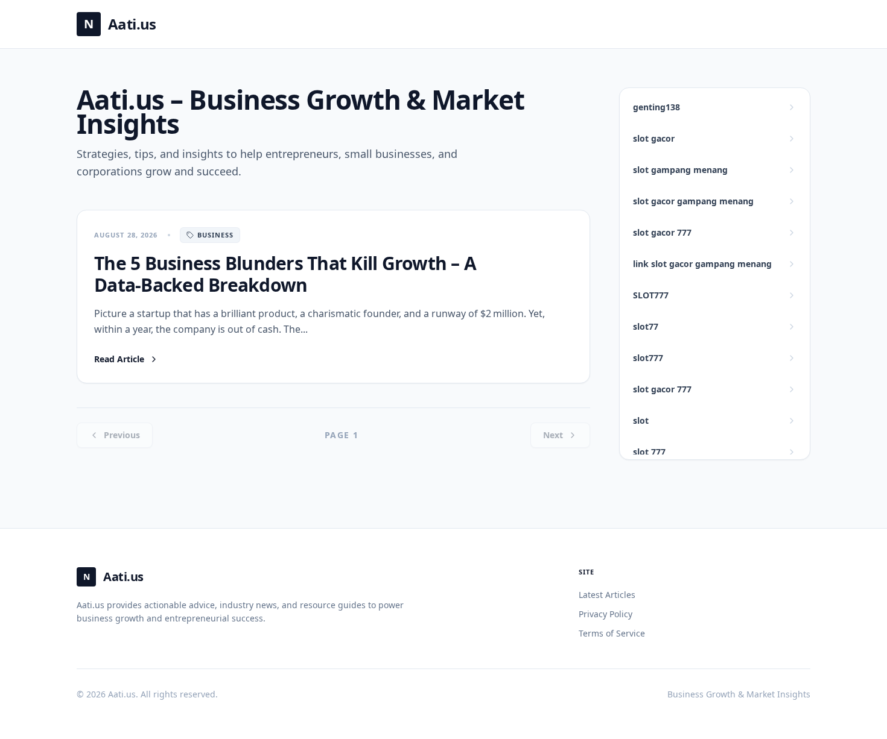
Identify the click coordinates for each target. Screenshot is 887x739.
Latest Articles (607, 594)
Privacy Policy (605, 614)
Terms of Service (612, 633)
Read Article (126, 359)
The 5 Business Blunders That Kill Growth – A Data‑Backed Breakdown (285, 274)
